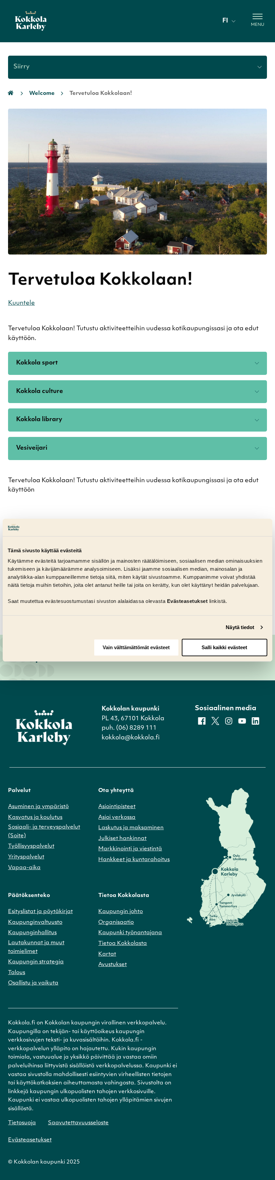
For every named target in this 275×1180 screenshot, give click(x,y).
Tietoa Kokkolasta (122, 943)
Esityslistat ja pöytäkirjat (40, 911)
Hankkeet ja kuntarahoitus (134, 859)
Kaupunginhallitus (32, 933)
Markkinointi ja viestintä (130, 849)
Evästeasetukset (30, 1140)
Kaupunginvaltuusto (35, 922)
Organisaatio (116, 922)
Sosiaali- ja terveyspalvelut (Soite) (44, 832)
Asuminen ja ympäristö (38, 806)
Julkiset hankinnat (122, 838)
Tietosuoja (22, 1123)
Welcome (42, 93)
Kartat (107, 954)
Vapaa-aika (24, 867)
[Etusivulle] (31, 21)
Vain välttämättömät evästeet (136, 647)
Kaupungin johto (120, 911)
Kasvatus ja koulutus (35, 817)
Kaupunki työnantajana (130, 933)
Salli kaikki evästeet (224, 647)
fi (225, 21)
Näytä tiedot (240, 627)
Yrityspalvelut (26, 857)
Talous (16, 972)
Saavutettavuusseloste (78, 1123)
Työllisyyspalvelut (31, 846)
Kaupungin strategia (36, 962)
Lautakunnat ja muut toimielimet (36, 947)
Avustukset (112, 964)
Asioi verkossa (116, 817)
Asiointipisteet (116, 806)
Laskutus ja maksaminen (131, 828)
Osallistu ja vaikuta (33, 983)
